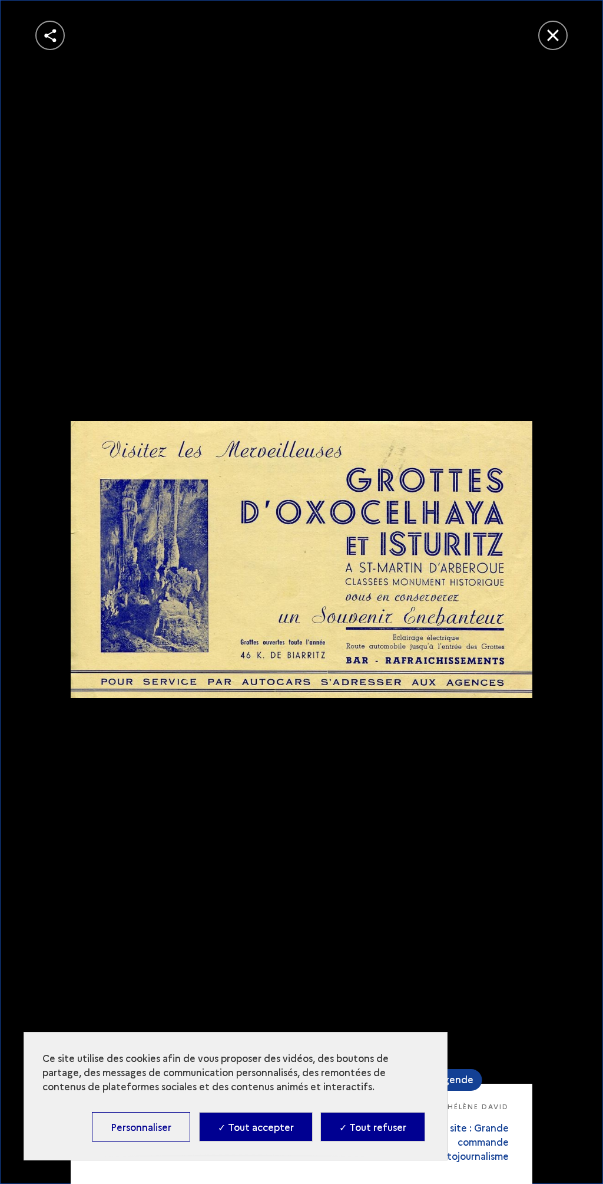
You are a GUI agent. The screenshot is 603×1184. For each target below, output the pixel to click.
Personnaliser (141, 1126)
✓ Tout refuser (372, 1126)
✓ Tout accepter (256, 1126)
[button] (50, 35)
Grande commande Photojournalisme (469, 1141)
